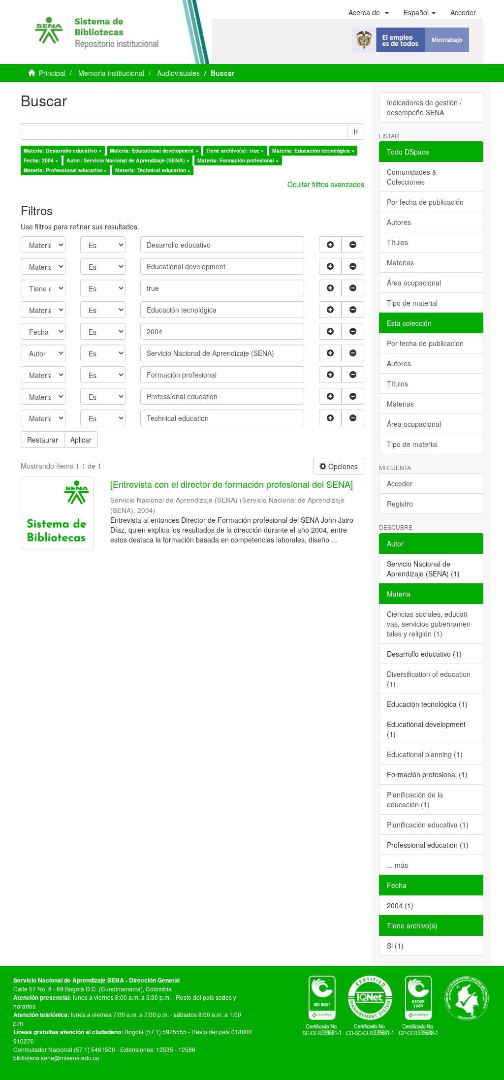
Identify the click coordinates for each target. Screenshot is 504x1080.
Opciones (342, 466)
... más (397, 865)
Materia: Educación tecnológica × (313, 150)
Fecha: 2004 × (41, 160)
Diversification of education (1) (429, 679)
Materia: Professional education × (65, 170)
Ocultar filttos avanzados (325, 184)
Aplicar (81, 440)
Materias (400, 262)
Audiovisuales (178, 73)
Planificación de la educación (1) (415, 799)
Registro (400, 503)
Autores (399, 222)
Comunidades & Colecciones (412, 177)
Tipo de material (412, 303)
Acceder (399, 483)
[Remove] (353, 244)
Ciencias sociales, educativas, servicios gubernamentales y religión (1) (430, 623)
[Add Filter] (330, 244)
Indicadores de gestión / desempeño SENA (424, 107)
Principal (52, 73)
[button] (368, 12)
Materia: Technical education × (152, 170)
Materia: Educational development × (154, 150)
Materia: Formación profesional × (238, 160)
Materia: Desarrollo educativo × (62, 150)
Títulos (397, 242)
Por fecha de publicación (425, 202)
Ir (355, 131)
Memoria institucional (111, 73)
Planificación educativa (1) (428, 824)
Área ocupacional (414, 282)
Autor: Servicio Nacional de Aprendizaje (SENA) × (127, 160)
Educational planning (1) (425, 754)
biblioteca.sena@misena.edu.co (56, 1057)
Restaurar (42, 440)
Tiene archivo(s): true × (235, 150)
